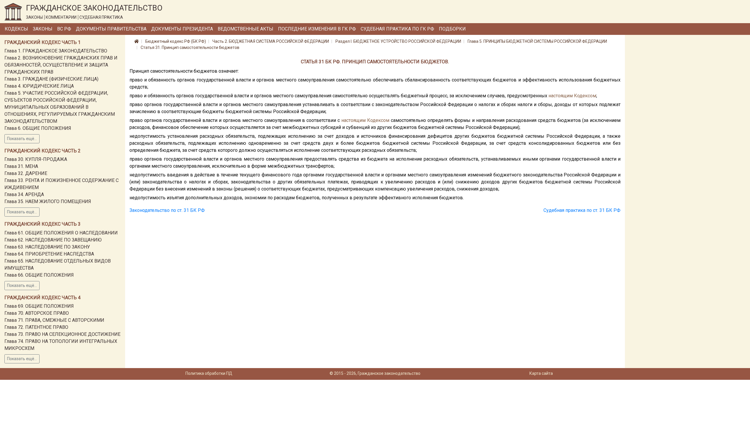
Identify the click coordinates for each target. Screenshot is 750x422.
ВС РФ (64, 29)
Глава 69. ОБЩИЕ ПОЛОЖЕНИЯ (39, 306)
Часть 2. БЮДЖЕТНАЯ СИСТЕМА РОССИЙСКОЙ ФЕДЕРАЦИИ (270, 41)
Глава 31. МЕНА (21, 166)
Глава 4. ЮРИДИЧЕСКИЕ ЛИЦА (39, 86)
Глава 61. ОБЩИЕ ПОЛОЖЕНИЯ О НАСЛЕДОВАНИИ (61, 233)
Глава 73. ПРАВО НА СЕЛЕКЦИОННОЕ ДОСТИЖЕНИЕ (62, 334)
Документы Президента (182, 29)
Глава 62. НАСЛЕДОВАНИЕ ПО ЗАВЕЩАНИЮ (53, 240)
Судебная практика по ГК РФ (397, 29)
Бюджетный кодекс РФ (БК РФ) (175, 41)
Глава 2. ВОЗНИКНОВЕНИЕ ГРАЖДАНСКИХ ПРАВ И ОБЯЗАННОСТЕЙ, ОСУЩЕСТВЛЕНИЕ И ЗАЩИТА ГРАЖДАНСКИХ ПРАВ (60, 65)
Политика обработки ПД (208, 373)
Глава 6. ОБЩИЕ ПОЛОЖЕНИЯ (37, 128)
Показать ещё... (22, 138)
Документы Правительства (111, 29)
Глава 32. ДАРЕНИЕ (25, 173)
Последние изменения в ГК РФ (317, 29)
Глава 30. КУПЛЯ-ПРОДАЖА (35, 159)
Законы (42, 29)
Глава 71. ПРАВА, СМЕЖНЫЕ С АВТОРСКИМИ (54, 320)
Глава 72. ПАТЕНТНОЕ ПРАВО (36, 327)
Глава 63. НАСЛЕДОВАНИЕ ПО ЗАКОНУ (47, 247)
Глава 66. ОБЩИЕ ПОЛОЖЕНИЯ (39, 275)
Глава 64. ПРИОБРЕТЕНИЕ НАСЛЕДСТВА (49, 254)
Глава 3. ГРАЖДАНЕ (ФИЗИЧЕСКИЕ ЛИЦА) (51, 79)
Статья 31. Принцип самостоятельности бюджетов (190, 47)
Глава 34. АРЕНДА (24, 194)
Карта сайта (541, 373)
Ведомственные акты (245, 29)
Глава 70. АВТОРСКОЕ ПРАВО (36, 313)
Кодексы (16, 29)
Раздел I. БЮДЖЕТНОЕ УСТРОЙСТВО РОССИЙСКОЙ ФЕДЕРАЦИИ (398, 41)
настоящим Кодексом (572, 95)
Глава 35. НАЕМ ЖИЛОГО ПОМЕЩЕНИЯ (47, 201)
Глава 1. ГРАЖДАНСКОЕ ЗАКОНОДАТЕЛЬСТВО (55, 51)
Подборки (452, 29)
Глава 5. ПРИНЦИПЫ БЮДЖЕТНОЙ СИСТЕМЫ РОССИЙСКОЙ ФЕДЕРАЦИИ (537, 41)
